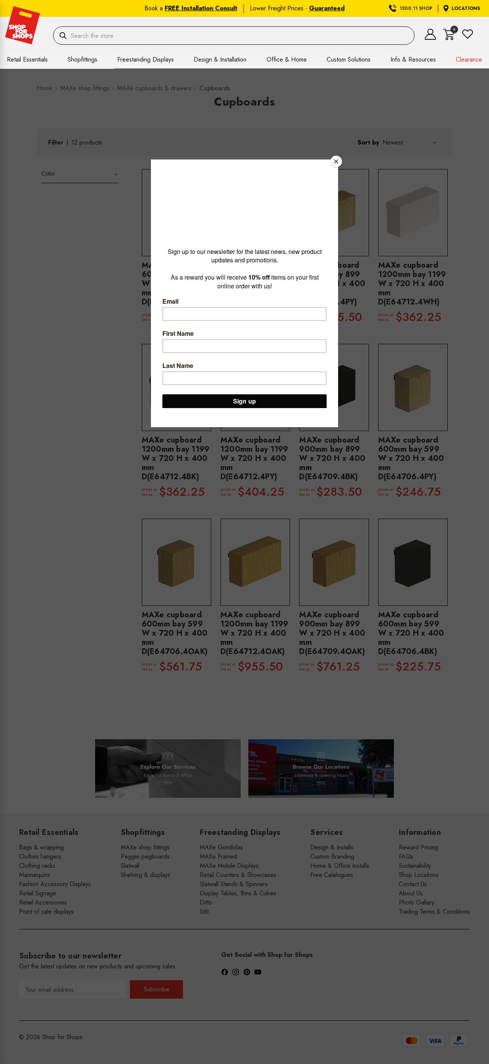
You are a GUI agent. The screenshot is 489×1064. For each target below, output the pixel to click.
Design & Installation (220, 59)
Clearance (469, 59)
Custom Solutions (349, 59)
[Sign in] (430, 37)
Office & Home (287, 59)
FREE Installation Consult (201, 8)
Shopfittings (82, 59)
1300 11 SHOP (416, 8)
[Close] (336, 161)
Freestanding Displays (145, 59)
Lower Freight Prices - (297, 8)
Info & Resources (413, 59)
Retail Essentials (27, 59)
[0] (449, 38)
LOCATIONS (466, 8)
